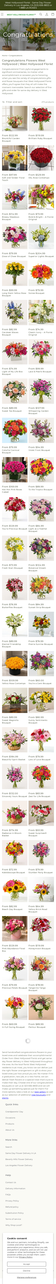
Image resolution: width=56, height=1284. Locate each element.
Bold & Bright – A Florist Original (41, 218)
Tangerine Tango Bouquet (37, 989)
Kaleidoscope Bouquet (13, 872)
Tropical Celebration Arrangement (12, 1104)
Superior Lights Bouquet (41, 256)
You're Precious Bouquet (14, 529)
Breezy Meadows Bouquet (10, 218)
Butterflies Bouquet (12, 607)
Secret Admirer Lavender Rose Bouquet (14, 1183)
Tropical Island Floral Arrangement (39, 1183)
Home (4, 56)
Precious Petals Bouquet (14, 988)
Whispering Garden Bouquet (39, 412)
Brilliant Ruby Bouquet (40, 138)
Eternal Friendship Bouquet (11, 645)
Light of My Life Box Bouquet (12, 372)
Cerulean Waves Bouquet (10, 333)
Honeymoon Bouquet (40, 948)
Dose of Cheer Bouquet (14, 256)
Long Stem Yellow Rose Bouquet (14, 294)
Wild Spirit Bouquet (12, 1064)
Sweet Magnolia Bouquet (10, 721)
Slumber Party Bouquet (41, 872)
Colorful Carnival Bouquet (10, 451)
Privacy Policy (25, 1257)
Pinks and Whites (11, 1221)
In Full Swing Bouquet (13, 1027)
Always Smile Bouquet (40, 1142)
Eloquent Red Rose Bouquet (38, 1065)
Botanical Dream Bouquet (37, 569)
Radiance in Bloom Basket (11, 834)
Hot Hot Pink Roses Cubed (12, 490)
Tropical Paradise (37, 1221)
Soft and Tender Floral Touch (13, 179)
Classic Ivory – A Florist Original (40, 333)
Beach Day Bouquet (12, 909)
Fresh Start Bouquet (12, 568)
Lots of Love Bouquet (40, 759)
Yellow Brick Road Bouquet (38, 910)
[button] (41, 14)
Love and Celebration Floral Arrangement (13, 1143)
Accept (26, 1264)
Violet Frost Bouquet (39, 450)
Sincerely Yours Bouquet (14, 796)
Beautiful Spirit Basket (13, 759)
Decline (26, 1271)
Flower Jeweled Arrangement (36, 1104)
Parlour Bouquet (37, 1027)
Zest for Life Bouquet (39, 796)
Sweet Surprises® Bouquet (38, 834)
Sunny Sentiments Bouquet (38, 721)
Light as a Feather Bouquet (38, 530)
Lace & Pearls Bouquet (40, 371)
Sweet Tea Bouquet (12, 411)
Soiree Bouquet (36, 293)
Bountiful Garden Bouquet (11, 139)
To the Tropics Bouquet (40, 489)
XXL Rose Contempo (39, 178)
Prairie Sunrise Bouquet (41, 644)
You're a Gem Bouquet (40, 683)
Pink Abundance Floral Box (13, 949)
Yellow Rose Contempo (14, 683)
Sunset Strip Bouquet (40, 607)
